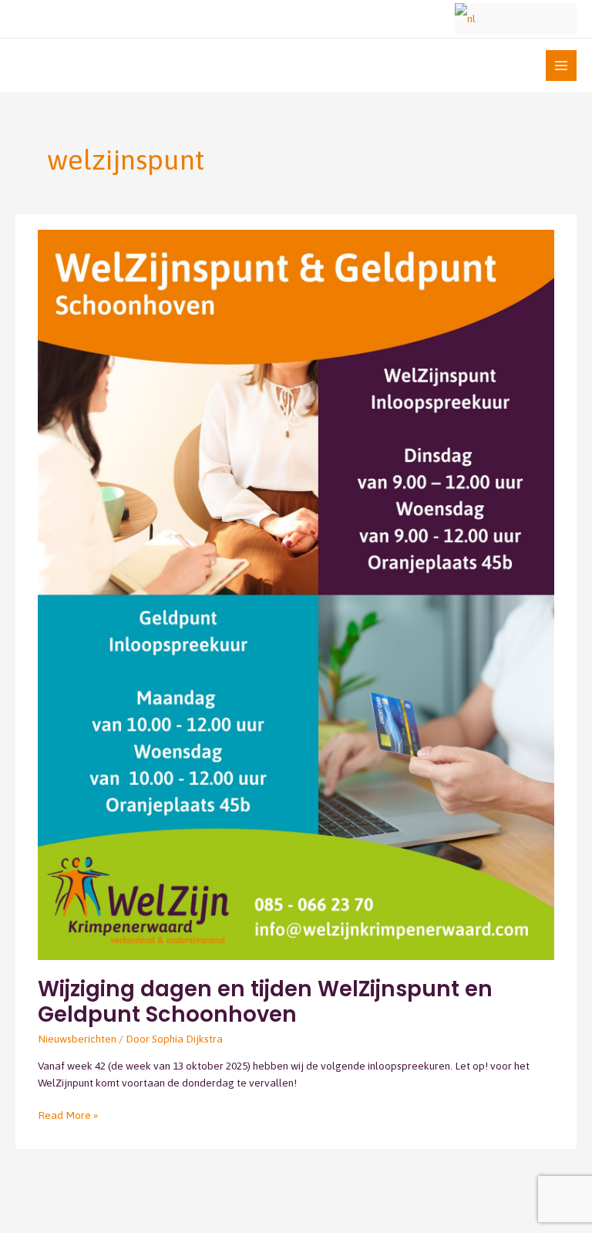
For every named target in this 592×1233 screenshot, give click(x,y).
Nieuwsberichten (77, 1039)
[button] (434, 19)
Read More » (68, 1114)
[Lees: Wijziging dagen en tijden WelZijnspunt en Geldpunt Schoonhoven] (295, 594)
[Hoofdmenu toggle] (561, 66)
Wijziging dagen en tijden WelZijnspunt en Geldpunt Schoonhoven (265, 1002)
